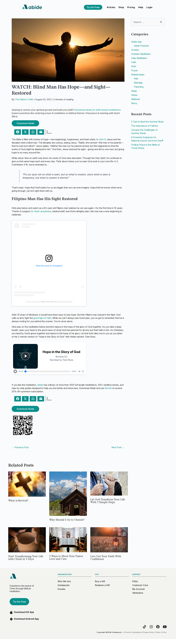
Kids (136, 78)
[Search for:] (147, 22)
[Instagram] (151, 626)
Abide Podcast (141, 45)
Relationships (137, 74)
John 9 (102, 139)
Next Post (118, 447)
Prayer (134, 70)
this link (108, 388)
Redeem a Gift (102, 585)
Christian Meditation (141, 54)
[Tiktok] (144, 626)
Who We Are (64, 581)
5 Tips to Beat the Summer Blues (147, 121)
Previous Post (20, 447)
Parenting (138, 86)
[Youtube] (164, 626)
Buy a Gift (100, 581)
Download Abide (25, 123)
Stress (134, 95)
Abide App (136, 41)
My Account (138, 589)
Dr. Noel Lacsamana (41, 211)
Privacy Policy (148, 632)
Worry (134, 103)
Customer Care (140, 585)
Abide (40, 384)
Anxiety (135, 49)
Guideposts (63, 585)
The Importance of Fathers (144, 125)
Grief (133, 66)
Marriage (138, 82)
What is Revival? (18, 500)
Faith (30, 99)
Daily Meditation (139, 58)
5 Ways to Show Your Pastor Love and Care (66, 557)
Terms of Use (161, 632)
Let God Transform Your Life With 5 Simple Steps (107, 501)
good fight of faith (42, 318)
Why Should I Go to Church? (66, 520)
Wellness (135, 99)
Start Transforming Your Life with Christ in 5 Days (25, 558)
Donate (61, 589)
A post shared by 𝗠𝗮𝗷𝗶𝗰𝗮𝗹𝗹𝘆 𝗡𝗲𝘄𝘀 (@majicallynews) (49, 302)
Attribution (137, 592)
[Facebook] (158, 626)
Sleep (134, 91)
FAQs (135, 581)
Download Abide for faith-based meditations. (98, 109)
